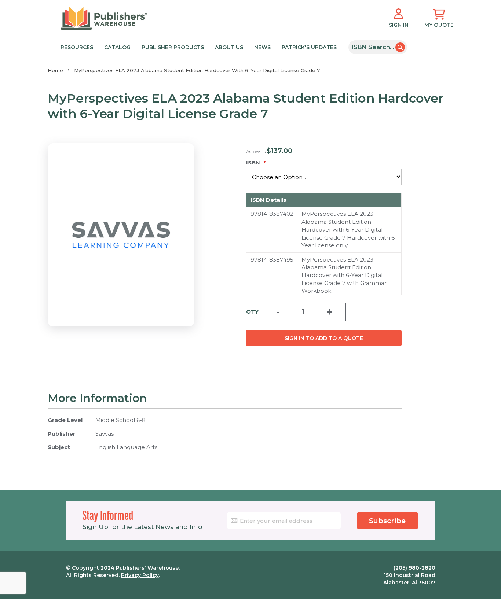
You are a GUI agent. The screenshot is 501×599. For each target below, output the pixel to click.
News (262, 47)
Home (55, 70)
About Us (229, 47)
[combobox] (377, 47)
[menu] (202, 46)
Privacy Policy (140, 575)
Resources (77, 47)
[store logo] (104, 18)
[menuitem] (200, 46)
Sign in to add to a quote (324, 338)
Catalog (117, 47)
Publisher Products (173, 47)
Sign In (399, 25)
